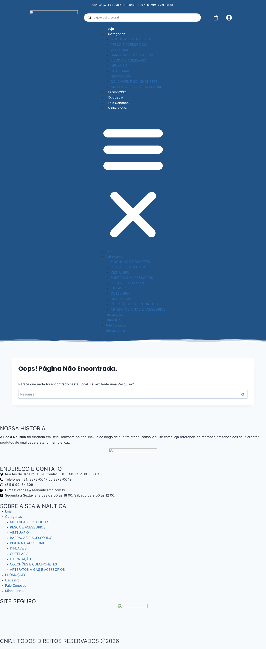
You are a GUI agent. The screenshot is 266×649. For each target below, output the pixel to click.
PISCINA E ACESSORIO (128, 60)
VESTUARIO (120, 50)
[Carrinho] (216, 17)
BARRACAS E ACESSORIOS (132, 55)
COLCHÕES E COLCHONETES (134, 82)
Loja (111, 29)
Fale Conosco (118, 103)
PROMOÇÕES (117, 92)
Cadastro (115, 97)
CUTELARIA (120, 71)
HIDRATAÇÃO (121, 76)
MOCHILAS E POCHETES (130, 39)
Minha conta (117, 108)
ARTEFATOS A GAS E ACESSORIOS (138, 87)
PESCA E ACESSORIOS (128, 45)
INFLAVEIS (119, 66)
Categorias (116, 34)
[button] (133, 182)
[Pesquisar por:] (133, 394)
